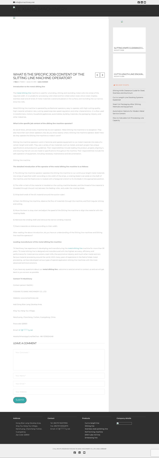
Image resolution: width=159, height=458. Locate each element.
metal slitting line (24, 93)
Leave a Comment (43, 82)
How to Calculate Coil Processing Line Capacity (128, 119)
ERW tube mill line (92, 435)
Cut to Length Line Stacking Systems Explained (128, 98)
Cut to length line (92, 423)
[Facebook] (139, 2)
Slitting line (89, 426)
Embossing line (91, 438)
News (16, 82)
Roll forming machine (94, 432)
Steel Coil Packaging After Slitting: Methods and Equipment (127, 105)
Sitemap (103, 449)
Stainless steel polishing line (96, 429)
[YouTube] (145, 2)
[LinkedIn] (142, 2)
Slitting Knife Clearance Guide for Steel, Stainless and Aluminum (129, 92)
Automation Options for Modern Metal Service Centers (128, 112)
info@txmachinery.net (25, 2)
